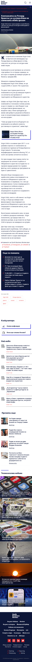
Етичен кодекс (17, 647)
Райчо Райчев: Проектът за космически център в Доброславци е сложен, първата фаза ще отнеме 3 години (17, 283)
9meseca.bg (13, 463)
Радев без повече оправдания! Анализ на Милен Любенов (17, 432)
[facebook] (9, 640)
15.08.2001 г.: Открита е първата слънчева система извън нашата (16, 275)
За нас (25, 647)
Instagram (16, 245)
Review (22, 621)
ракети (4, 300)
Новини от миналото (16, 627)
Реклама (26, 645)
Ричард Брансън (17, 297)
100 (27, 630)
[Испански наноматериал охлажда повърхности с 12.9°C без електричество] (16, 574)
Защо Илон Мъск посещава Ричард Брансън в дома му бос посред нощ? (18, 134)
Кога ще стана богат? (16, 332)
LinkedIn (26, 245)
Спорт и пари (7, 633)
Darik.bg (11, 651)
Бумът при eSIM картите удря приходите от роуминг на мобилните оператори (16, 559)
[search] (25, 3)
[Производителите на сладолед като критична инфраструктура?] (16, 530)
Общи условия (7, 645)
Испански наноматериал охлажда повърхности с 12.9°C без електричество (14, 581)
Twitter (6, 247)
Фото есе (26, 633)
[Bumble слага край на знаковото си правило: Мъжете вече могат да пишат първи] (16, 596)
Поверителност (17, 645)
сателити (21, 300)
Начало (4, 8)
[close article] (30, 7)
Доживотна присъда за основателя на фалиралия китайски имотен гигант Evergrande (14, 260)
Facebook (7, 245)
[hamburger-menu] (30, 3)
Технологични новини (21, 8)
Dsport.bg (22, 651)
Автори (22, 636)
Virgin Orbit (5, 297)
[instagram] (13, 640)
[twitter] (22, 640)
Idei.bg (23, 653)
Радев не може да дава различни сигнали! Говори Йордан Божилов (19, 443)
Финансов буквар (23, 624)
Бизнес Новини (11, 8)
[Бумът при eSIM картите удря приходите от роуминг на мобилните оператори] (16, 552)
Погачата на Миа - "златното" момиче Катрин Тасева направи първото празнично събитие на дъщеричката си (19, 457)
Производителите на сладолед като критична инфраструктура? (15, 538)
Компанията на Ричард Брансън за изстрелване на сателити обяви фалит (15, 12)
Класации (17, 633)
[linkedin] (18, 640)
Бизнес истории (9, 624)
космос (13, 300)
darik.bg (11, 425)
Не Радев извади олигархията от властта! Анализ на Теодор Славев (18, 420)
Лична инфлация (13, 326)
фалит (4, 303)
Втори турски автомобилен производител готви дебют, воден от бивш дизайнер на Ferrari (15, 515)
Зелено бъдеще (9, 630)
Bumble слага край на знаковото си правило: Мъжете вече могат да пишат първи (15, 603)
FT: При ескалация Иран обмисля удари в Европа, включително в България (14, 268)
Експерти (20, 630)
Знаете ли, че (12, 636)
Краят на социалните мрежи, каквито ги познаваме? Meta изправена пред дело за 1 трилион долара (16, 494)
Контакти (8, 647)
